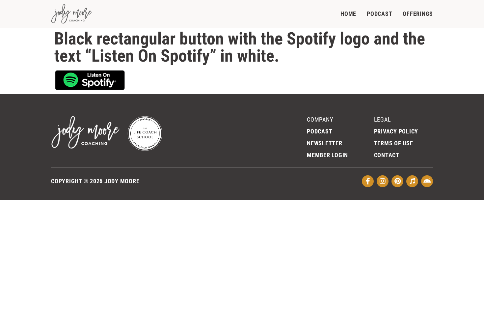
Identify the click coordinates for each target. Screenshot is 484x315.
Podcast (379, 13)
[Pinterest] (397, 181)
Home (348, 13)
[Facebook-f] (368, 181)
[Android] (427, 181)
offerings (418, 13)
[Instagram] (383, 181)
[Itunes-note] (412, 181)
